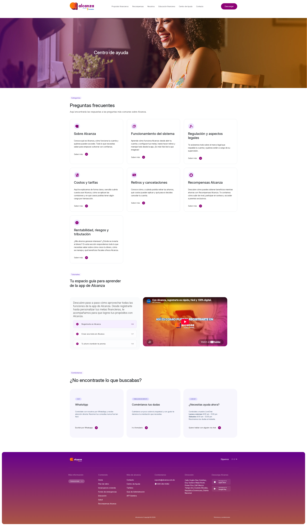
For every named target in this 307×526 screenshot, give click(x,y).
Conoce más (74, 481)
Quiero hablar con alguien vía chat (202, 428)
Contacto (199, 6)
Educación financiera (167, 6)
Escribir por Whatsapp (84, 428)
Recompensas (138, 6)
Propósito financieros (120, 6)
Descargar (229, 6)
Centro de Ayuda (185, 6)
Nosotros (151, 6)
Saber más (78, 154)
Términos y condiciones (222, 517)
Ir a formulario (137, 428)
